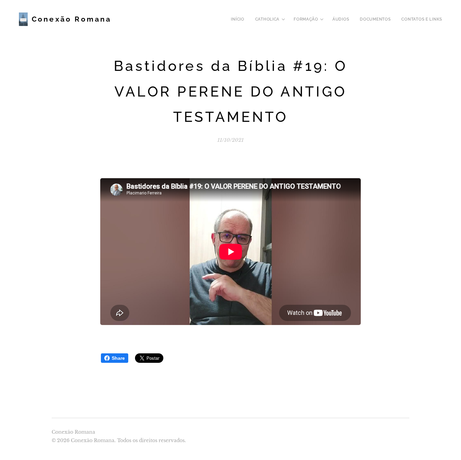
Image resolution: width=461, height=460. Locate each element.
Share (118, 358)
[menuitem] (239, 19)
